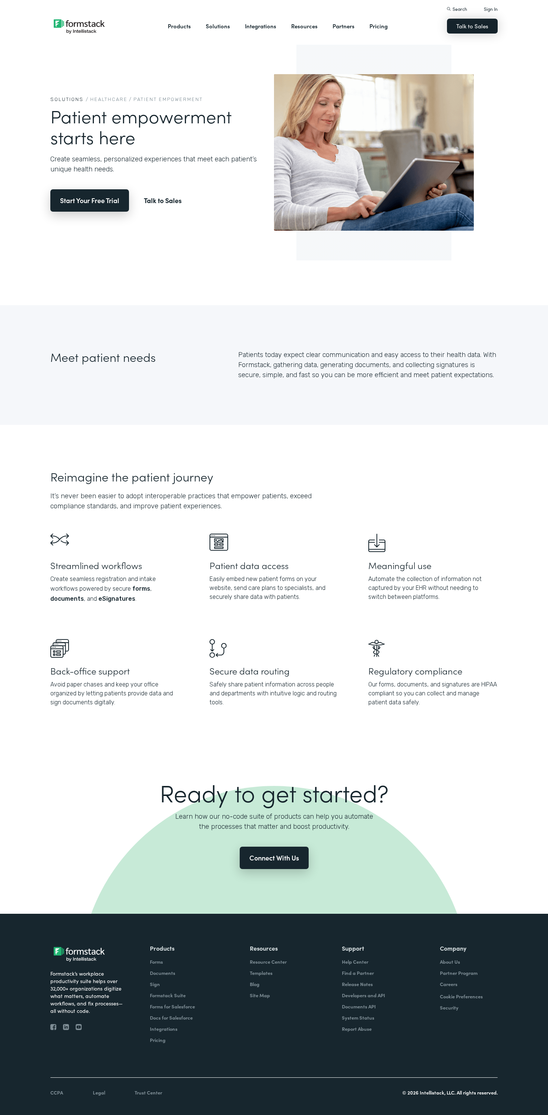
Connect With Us (274, 857)
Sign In (491, 9)
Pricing (378, 26)
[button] (179, 26)
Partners (344, 26)
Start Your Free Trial (89, 200)
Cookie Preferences (461, 996)
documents (67, 598)
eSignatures (116, 598)
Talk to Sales (472, 26)
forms (141, 588)
